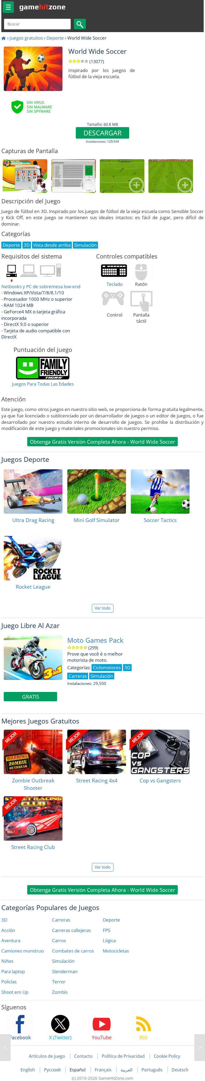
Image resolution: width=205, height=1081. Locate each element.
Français (104, 1070)
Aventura (10, 940)
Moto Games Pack (95, 640)
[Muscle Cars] (199, 1047)
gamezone (42, 6)
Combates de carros (73, 951)
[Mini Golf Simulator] (96, 491)
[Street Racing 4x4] (96, 752)
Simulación (63, 961)
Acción (8, 930)
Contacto (83, 1056)
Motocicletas (116, 951)
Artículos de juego (47, 1056)
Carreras (61, 920)
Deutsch (180, 1070)
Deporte (55, 38)
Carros (59, 940)
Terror (58, 982)
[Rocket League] (33, 558)
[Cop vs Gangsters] (160, 752)
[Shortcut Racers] (5, 1047)
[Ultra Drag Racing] (33, 491)
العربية (127, 1070)
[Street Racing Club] (33, 818)
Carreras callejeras (71, 930)
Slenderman (64, 971)
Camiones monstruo (22, 951)
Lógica (109, 940)
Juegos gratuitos (26, 38)
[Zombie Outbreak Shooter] (33, 752)
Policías (9, 982)
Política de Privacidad (123, 1056)
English (28, 1070)
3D (4, 920)
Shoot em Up (14, 992)
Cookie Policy (167, 1056)
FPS (106, 930)
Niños (7, 961)
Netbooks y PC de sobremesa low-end (40, 286)
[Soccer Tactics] (160, 491)
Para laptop (13, 971)
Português (152, 1070)
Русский (53, 1070)
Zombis (60, 992)
